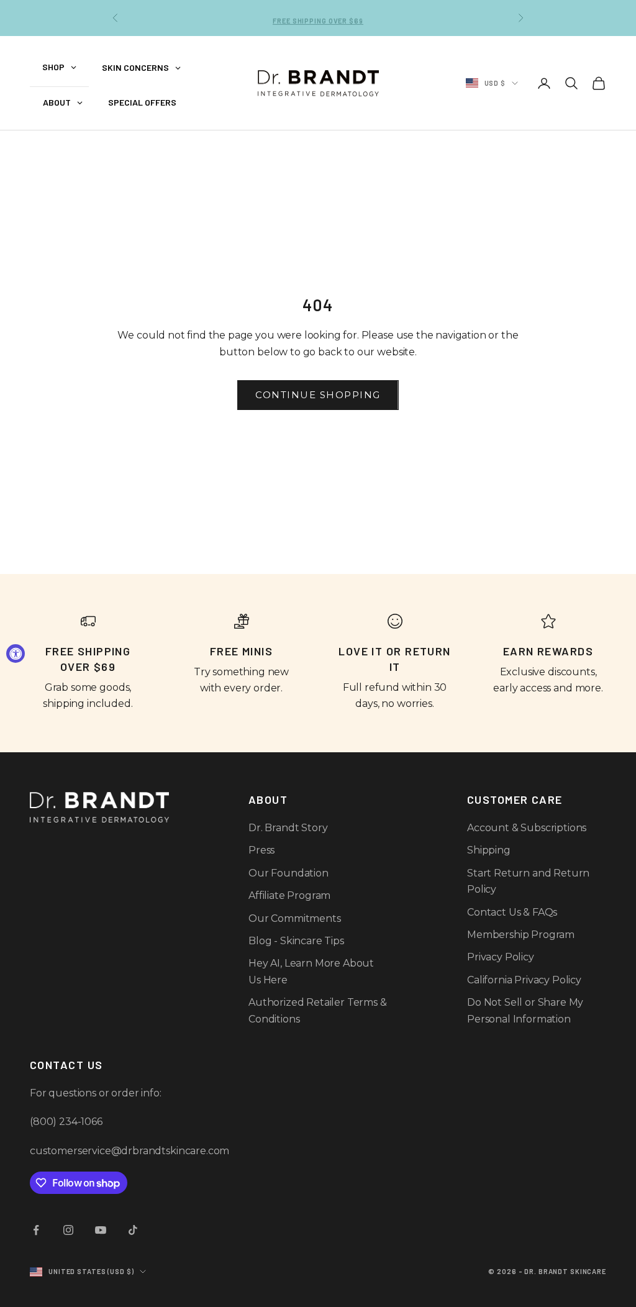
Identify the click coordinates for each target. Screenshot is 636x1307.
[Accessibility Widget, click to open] (15, 653)
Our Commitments (294, 918)
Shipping (489, 850)
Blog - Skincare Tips (296, 941)
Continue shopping (318, 395)
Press (261, 850)
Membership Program (521, 934)
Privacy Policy (500, 957)
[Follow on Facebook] (36, 1230)
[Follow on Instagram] (68, 1230)
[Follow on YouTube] (100, 1230)
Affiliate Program (289, 895)
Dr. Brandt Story (287, 828)
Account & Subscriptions (526, 828)
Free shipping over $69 (318, 18)
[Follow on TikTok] (133, 1230)
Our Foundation (288, 873)
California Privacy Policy (524, 980)
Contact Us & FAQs (512, 912)
